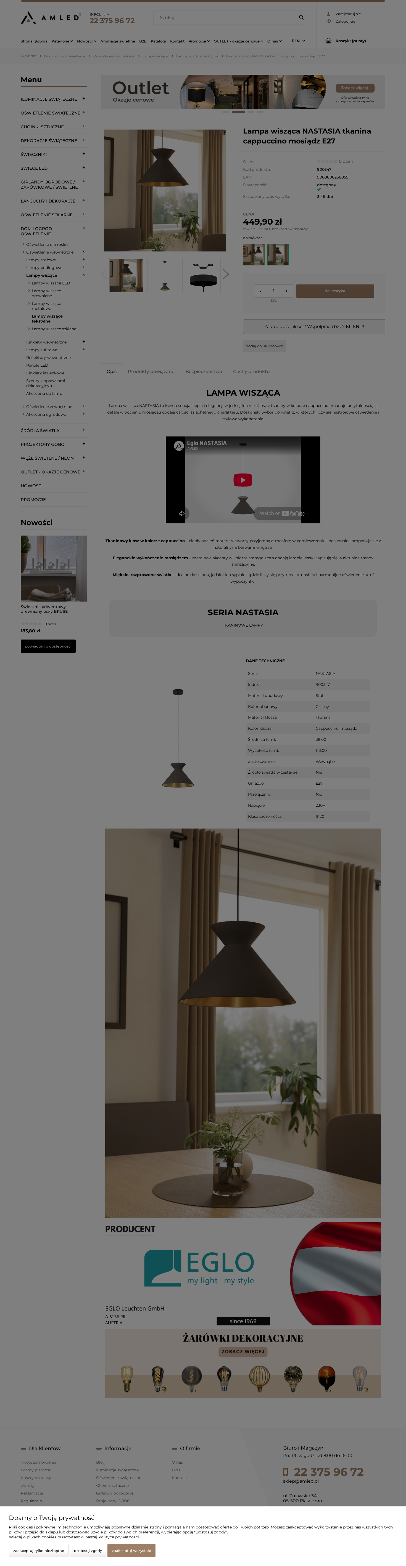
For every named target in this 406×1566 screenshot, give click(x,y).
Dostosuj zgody (88, 1550)
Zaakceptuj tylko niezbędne (38, 1550)
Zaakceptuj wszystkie (131, 1550)
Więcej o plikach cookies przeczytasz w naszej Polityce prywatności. (74, 1537)
